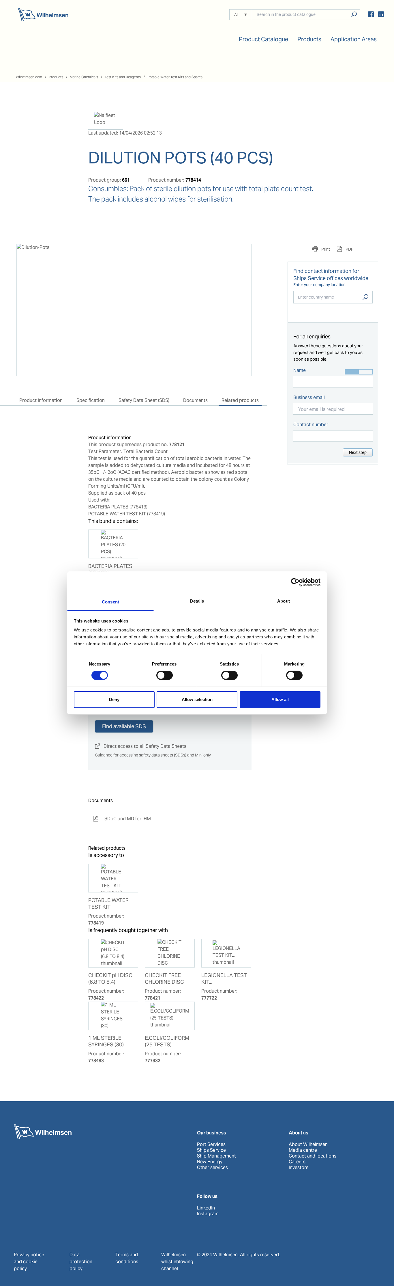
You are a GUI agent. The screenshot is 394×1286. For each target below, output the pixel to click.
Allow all (280, 699)
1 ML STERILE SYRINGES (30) (106, 1041)
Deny (114, 699)
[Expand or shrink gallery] (241, 253)
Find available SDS (124, 726)
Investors (298, 1168)
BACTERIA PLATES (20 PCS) (110, 569)
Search (365, 297)
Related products (240, 400)
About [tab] (283, 601)
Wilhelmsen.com (29, 77)
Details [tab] (197, 601)
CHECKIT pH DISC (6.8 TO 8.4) (110, 978)
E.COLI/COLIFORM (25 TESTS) (167, 1041)
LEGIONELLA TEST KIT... (224, 978)
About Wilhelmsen (308, 1144)
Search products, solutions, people (354, 15)
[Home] (43, 14)
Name (299, 370)
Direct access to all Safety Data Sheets (140, 746)
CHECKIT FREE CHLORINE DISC (164, 978)
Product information (41, 400)
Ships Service (211, 1150)
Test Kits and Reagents (123, 77)
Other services (212, 1168)
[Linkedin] (381, 15)
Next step (358, 452)
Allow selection (197, 699)
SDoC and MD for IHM (122, 819)
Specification (90, 400)
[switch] (164, 675)
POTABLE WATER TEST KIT (108, 903)
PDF (349, 249)
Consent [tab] (110, 601)
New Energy (209, 1162)
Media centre (303, 1150)
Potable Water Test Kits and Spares (174, 77)
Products (56, 77)
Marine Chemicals (84, 77)
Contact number (310, 425)
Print (325, 249)
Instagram (208, 1214)
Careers (297, 1162)
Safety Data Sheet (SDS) (144, 400)
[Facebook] (371, 15)
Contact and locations (312, 1156)
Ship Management (216, 1156)
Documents (195, 400)
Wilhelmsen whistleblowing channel (177, 1262)
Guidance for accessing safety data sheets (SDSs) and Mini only (153, 755)
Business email (309, 397)
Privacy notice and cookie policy (29, 1262)
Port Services (211, 1144)
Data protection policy (81, 1262)
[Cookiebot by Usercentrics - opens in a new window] (295, 582)
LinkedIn (206, 1208)
